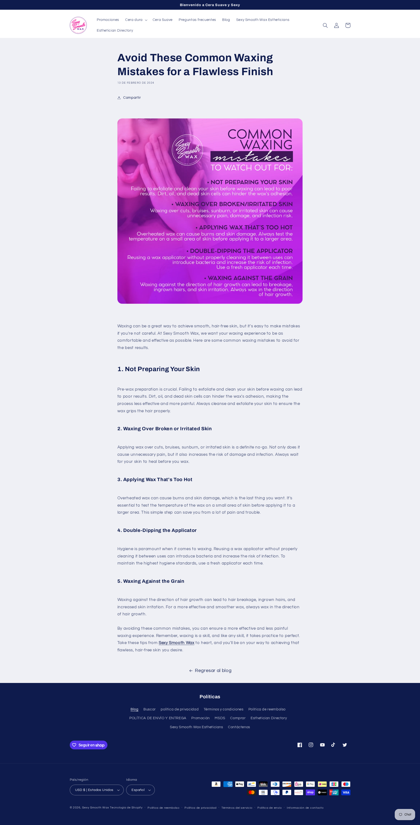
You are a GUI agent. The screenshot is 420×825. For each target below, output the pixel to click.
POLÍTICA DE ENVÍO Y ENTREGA (157, 718)
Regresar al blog (213, 670)
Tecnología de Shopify (126, 807)
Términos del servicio (236, 808)
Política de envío (269, 808)
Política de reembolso (163, 808)
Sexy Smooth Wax (95, 807)
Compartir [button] (132, 97)
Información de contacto (305, 808)
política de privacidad (180, 709)
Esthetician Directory (269, 718)
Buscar (149, 709)
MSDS (220, 718)
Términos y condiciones (224, 709)
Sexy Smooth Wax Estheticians (196, 727)
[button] (136, 20)
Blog (135, 709)
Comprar (237, 718)
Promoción (200, 718)
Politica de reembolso (267, 709)
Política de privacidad (200, 808)
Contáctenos (239, 727)
